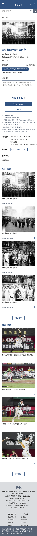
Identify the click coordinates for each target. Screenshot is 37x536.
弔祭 (12, 149)
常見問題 (10, 522)
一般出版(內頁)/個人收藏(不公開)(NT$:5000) (15, 69)
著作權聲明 (11, 520)
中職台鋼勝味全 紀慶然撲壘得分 (13, 389)
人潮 (24, 149)
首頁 (3, 17)
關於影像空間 (12, 517)
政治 (7, 17)
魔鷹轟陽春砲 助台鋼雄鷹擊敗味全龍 (15, 458)
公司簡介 (24, 517)
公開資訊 (24, 522)
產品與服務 (24, 525)
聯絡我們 (10, 525)
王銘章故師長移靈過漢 (9, 199)
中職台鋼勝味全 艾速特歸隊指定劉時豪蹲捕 (17, 355)
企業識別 (24, 520)
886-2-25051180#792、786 (21, 500)
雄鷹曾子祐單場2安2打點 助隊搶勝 (14, 424)
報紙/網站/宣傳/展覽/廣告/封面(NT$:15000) (14, 72)
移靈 (18, 149)
